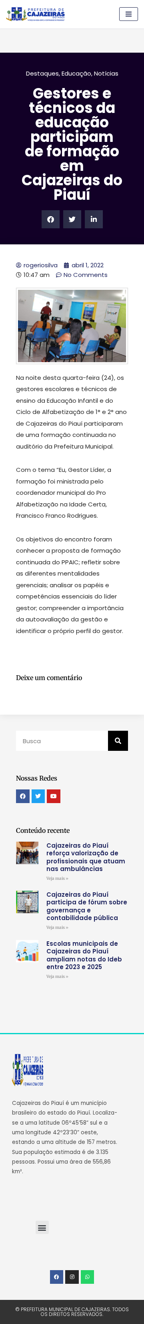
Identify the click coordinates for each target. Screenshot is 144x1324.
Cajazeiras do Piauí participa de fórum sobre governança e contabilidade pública (86, 906)
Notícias (106, 73)
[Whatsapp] (87, 1277)
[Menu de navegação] (128, 14)
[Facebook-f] (57, 1277)
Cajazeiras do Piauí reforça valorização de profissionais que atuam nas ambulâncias (85, 857)
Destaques (42, 73)
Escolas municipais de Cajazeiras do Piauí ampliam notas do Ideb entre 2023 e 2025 (84, 955)
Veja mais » (57, 878)
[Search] (118, 741)
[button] (51, 219)
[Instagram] (72, 1277)
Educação (76, 73)
